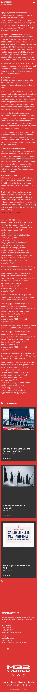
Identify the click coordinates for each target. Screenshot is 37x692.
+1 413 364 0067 (7, 630)
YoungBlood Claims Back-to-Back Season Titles (17, 450)
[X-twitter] (13, 675)
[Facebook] (18, 675)
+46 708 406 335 (7, 640)
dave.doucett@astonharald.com (12, 632)
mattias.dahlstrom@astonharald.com (14, 642)
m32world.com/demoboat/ (11, 212)
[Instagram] (23, 675)
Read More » (7, 458)
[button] (34, 3)
